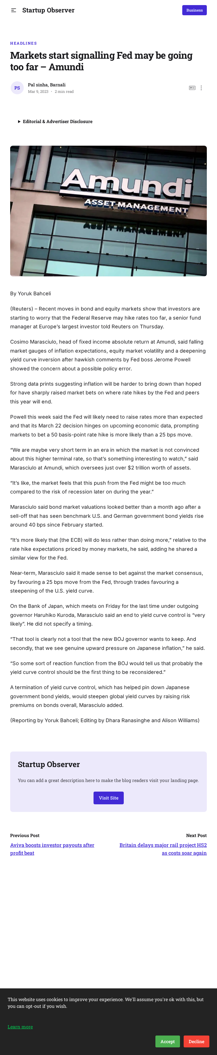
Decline (196, 1041)
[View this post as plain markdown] (192, 88)
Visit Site (108, 798)
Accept (167, 1041)
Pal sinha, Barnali (47, 85)
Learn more (20, 1027)
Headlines (23, 43)
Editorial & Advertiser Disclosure (57, 121)
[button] (13, 10)
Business (194, 10)
